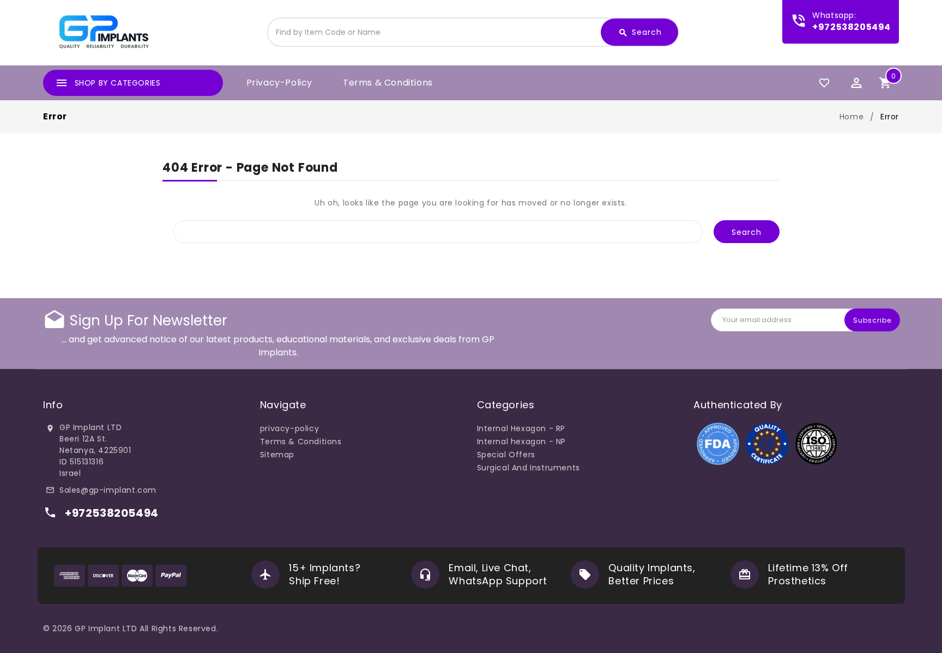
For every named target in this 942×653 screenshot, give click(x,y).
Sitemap (277, 454)
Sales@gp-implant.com (107, 490)
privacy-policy (279, 82)
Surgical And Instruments (528, 467)
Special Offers (506, 454)
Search (640, 32)
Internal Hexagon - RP (521, 428)
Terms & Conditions (388, 82)
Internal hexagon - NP (521, 441)
